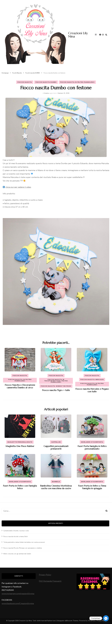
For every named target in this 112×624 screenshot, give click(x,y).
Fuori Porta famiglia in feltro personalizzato (92, 447)
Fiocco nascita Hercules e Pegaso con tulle (92, 390)
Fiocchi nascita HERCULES (92, 379)
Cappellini (56, 442)
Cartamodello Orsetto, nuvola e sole (16, 531)
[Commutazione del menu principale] (96, 35)
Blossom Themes (72, 621)
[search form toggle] (106, 35)
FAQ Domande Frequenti (50, 581)
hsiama (46, 93)
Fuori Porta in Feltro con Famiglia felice (20, 487)
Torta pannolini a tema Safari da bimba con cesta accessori (24, 542)
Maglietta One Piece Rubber (20, 446)
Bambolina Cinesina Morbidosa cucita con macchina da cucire (56, 487)
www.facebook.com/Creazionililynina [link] (18, 603)
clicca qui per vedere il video (18, 187)
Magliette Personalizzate (20, 442)
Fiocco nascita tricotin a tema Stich (15, 536)
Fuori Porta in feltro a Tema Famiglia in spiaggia (92, 487)
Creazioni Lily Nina (78, 34)
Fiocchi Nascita (25, 82)
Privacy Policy (45, 574)
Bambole (56, 482)
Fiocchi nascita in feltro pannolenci (77, 82)
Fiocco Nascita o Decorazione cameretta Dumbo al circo (20, 386)
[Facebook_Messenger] (106, 618)
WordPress (92, 621)
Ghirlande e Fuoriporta (92, 442)
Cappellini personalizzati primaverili (56, 447)
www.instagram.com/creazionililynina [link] (18, 593)
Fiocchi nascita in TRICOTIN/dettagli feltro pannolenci (56, 381)
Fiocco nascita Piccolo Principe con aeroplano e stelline (22, 548)
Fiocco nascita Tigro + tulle (56, 390)
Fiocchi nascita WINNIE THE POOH (56, 386)
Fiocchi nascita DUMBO (46, 82)
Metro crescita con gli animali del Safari (17, 554)
